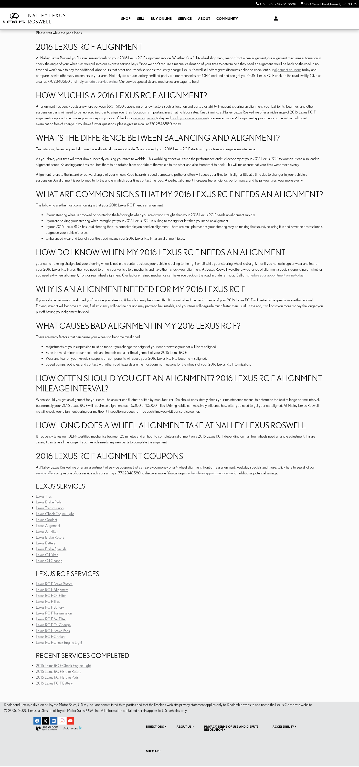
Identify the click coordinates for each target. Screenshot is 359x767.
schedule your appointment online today (275, 275)
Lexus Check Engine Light (55, 513)
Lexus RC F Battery (50, 607)
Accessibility (283, 726)
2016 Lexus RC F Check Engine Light (63, 665)
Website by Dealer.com (47, 728)
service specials (144, 118)
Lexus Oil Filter (47, 554)
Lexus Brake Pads (49, 502)
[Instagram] (62, 721)
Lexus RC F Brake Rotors (54, 584)
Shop (126, 18)
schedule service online (100, 81)
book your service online (189, 118)
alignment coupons (287, 69)
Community (227, 18)
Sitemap (152, 751)
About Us (184, 726)
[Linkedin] (53, 721)
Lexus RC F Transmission (54, 613)
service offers (45, 473)
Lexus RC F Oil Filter (51, 595)
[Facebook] (37, 721)
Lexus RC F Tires (48, 601)
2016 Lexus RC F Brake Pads (57, 677)
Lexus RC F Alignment (52, 589)
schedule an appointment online (210, 473)
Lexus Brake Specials (51, 549)
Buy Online (161, 18)
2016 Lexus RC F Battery (54, 683)
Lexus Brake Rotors (50, 537)
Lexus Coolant (46, 519)
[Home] (14, 19)
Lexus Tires (44, 496)
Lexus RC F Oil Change (53, 625)
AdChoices (70, 728)
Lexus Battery (46, 543)
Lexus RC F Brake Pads (53, 630)
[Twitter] (45, 721)
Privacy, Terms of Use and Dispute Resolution (231, 728)
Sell (140, 18)
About (204, 18)
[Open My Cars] (274, 18)
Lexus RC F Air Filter (51, 619)
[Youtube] (70, 721)
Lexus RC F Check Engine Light (59, 642)
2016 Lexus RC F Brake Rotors (58, 671)
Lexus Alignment (48, 525)
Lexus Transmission (49, 508)
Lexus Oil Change (49, 560)
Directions (155, 726)
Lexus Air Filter (47, 531)
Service (185, 18)
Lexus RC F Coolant (50, 636)
